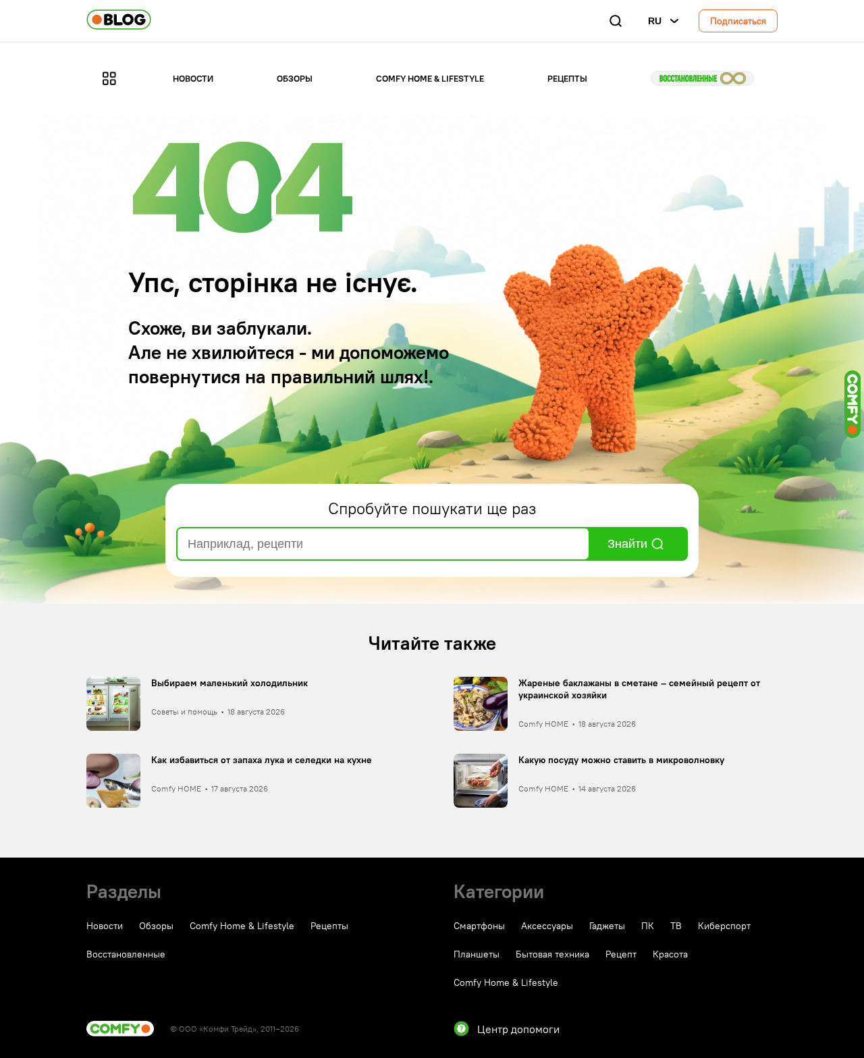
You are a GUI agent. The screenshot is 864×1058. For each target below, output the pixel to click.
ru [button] (655, 21)
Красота (670, 954)
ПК (647, 926)
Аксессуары (547, 926)
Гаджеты (607, 926)
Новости (193, 78)
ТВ (676, 926)
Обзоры (295, 78)
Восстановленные (702, 78)
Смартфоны (479, 926)
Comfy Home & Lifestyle (430, 78)
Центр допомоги (518, 1029)
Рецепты (567, 78)
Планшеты (477, 954)
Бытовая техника (552, 954)
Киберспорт (724, 926)
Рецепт (621, 954)
